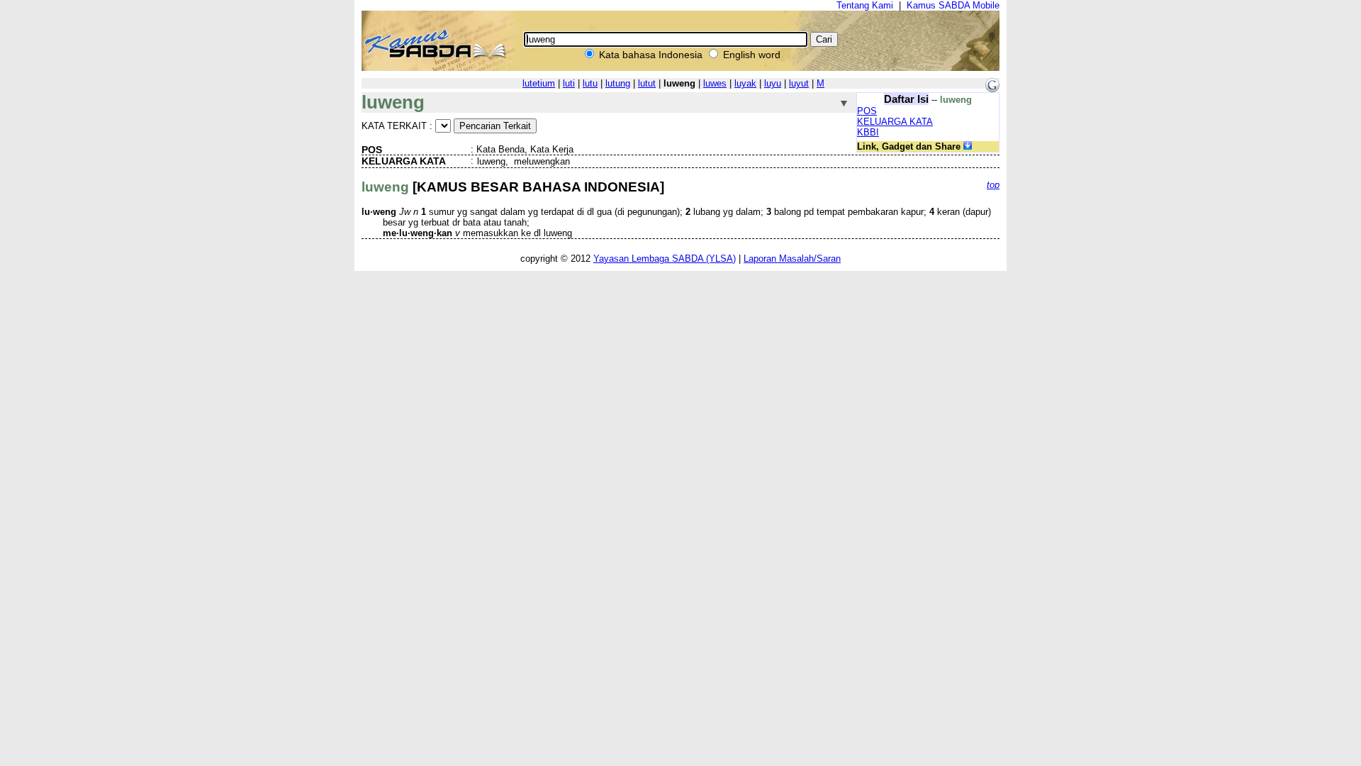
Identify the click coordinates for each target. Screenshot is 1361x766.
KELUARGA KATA (895, 121)
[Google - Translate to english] (992, 89)
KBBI (868, 132)
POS (867, 111)
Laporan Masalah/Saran (792, 258)
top (993, 184)
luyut (799, 83)
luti (569, 83)
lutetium (538, 83)
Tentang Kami (864, 5)
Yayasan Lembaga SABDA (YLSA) (664, 258)
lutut (647, 83)
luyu (772, 83)
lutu (590, 83)
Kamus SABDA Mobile (953, 5)
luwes (715, 83)
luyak (745, 83)
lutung (617, 83)
